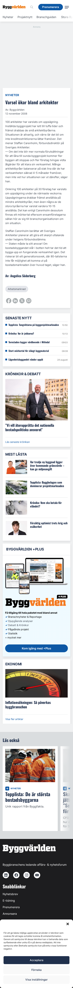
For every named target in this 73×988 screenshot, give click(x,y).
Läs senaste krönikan (17, 441)
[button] (67, 924)
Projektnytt (25, 17)
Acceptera (36, 960)
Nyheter (8, 17)
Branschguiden (46, 17)
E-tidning (9, 900)
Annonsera (10, 913)
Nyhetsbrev (10, 894)
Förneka (36, 970)
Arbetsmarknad (17, 288)
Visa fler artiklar (14, 719)
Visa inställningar (36, 979)
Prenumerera (11, 907)
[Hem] (15, 7)
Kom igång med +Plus (36, 648)
